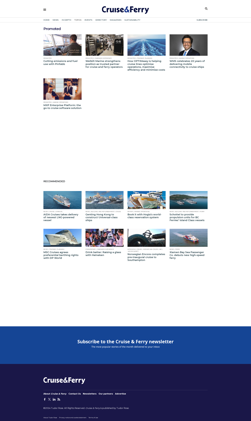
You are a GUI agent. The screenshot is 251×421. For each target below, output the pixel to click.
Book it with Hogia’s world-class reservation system (144, 216)
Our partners (106, 394)
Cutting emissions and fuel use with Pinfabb (60, 62)
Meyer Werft (133, 251)
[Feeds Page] (59, 399)
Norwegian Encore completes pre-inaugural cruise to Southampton (146, 257)
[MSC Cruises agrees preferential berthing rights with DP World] (62, 238)
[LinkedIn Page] (54, 399)
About (54, 394)
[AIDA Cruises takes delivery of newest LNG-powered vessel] (62, 200)
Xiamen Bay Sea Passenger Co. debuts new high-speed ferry (187, 255)
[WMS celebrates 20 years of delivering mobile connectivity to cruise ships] (189, 45)
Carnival (59, 211)
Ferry (202, 211)
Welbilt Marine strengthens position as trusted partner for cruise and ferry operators (104, 64)
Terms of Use (93, 418)
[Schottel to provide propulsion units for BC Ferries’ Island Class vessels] (189, 200)
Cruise (51, 211)
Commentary (90, 249)
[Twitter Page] (49, 399)
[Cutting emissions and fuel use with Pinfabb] (62, 45)
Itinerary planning (144, 58)
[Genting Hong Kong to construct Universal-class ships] (104, 200)
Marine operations (186, 58)
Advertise (120, 394)
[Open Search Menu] (206, 8)
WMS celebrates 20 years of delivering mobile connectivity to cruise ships (187, 64)
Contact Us (75, 394)
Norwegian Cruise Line (152, 249)
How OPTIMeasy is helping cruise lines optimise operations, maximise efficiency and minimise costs (146, 65)
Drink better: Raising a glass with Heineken (103, 254)
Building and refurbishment (102, 211)
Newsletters (89, 394)
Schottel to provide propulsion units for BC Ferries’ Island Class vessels (187, 217)
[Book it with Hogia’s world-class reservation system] (146, 200)
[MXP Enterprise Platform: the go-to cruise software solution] (62, 89)
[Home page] (125, 11)
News (45, 211)
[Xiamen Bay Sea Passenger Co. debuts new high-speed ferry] (189, 238)
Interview (131, 249)
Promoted (47, 58)
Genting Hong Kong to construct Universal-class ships (101, 217)
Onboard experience (103, 58)
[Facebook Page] (44, 399)
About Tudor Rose (50, 418)
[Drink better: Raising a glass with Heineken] (104, 238)
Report (130, 211)
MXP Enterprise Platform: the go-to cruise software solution (62, 107)
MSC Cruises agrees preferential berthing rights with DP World (60, 255)
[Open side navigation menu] (44, 9)
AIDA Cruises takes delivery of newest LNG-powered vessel (60, 217)
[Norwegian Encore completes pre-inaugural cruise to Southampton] (146, 238)
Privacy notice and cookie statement (72, 418)
